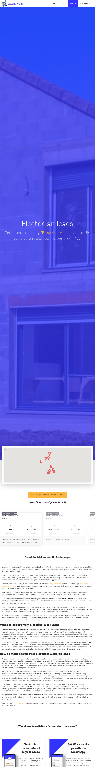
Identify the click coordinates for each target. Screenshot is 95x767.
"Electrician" (52, 232)
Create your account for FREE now (47, 495)
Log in (63, 3)
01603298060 (85, 3)
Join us (73, 3)
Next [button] (88, 529)
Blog (55, 3)
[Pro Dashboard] (13, 3)
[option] (21, 529)
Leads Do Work (19, 703)
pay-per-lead (55, 584)
